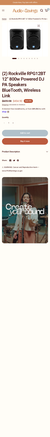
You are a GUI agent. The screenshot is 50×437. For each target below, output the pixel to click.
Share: (4, 160)
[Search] (41, 10)
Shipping (5, 105)
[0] (46, 10)
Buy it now (25, 141)
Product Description (11, 151)
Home (4, 19)
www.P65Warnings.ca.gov (12, 171)
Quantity (5, 117)
